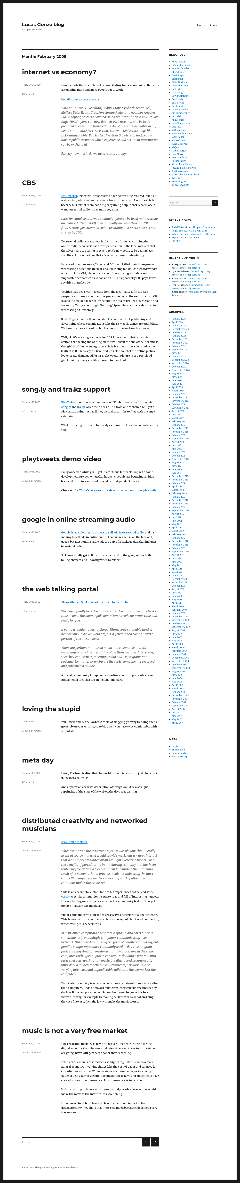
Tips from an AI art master (186, 237)
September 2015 (180, 459)
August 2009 (178, 630)
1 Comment (28, 94)
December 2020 (180, 360)
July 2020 (177, 377)
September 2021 (180, 349)
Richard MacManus (182, 164)
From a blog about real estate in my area (80, 99)
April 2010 (177, 603)
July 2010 (176, 592)
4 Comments (29, 411)
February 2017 (179, 421)
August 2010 (178, 589)
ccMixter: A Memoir (74, 841)
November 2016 (180, 431)
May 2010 (177, 599)
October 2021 (179, 346)
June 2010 (177, 596)
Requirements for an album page (189, 230)
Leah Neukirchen (181, 123)
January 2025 (179, 318)
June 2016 (177, 449)
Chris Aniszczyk (180, 85)
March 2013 (178, 490)
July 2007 (177, 712)
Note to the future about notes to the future (194, 234)
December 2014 (180, 476)
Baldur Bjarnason (181, 65)
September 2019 (180, 407)
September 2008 (181, 668)
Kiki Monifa (178, 120)
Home (201, 25)
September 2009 (181, 627)
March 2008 (178, 688)
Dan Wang (177, 92)
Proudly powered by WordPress (61, 1167)
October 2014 (178, 483)
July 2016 (176, 445)
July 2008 (177, 675)
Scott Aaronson (180, 171)
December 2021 (180, 339)
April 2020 (177, 387)
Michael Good (179, 140)
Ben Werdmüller (180, 68)
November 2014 (180, 479)
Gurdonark (177, 106)
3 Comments (29, 204)
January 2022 (179, 336)
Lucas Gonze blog (43, 24)
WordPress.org (180, 756)
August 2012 (178, 514)
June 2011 (177, 562)
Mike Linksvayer (181, 143)
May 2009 (177, 640)
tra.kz (81, 407)
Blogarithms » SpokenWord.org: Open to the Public (94, 602)
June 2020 (177, 380)
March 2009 (178, 647)
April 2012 (177, 527)
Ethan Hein (178, 102)
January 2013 (178, 496)
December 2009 (180, 616)
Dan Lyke (177, 89)
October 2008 (179, 664)
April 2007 (177, 722)
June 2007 (177, 716)
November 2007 (180, 698)
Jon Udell (176, 116)
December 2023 (180, 329)
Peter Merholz (179, 157)
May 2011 (176, 565)
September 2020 (181, 370)
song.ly (66, 407)
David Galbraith (180, 96)
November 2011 (180, 544)
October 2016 (178, 435)
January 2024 (179, 325)
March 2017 (178, 418)
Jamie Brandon (180, 109)
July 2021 (176, 353)
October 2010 (178, 585)
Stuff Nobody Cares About (185, 174)
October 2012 (178, 507)
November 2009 (180, 620)
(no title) (176, 241)
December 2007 (180, 695)
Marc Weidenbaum (182, 133)
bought (95, 305)
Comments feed (180, 753)
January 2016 (178, 452)
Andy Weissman (180, 61)
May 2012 (177, 524)
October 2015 (178, 455)
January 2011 (178, 575)
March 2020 (178, 390)
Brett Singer (178, 75)
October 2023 (179, 332)
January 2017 (178, 425)
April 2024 (177, 322)
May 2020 (177, 383)
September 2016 (180, 438)
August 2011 (178, 555)
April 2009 (177, 644)
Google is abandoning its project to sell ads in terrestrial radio (102, 532)
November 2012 (180, 503)
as (99, 924)
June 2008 (177, 678)
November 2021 (180, 342)
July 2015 (176, 466)
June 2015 (177, 469)
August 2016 (178, 442)
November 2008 (180, 661)
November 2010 (180, 582)
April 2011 (177, 568)
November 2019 (180, 401)
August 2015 (178, 462)
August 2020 (178, 373)
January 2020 (179, 394)
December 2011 (180, 541)
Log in (175, 746)
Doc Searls (177, 99)
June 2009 (177, 637)
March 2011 (178, 572)
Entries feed (178, 749)
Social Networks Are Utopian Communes (193, 227)
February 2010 (179, 609)
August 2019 (178, 411)
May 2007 (177, 719)
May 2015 (177, 473)
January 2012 (178, 538)
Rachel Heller (179, 161)
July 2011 (176, 558)
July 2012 (176, 517)
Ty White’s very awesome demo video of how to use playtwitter (116, 490)
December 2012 (180, 500)
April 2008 (177, 685)
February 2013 (179, 493)
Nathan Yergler (180, 150)
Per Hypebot (69, 195)
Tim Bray (177, 178)
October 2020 (179, 366)
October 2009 (179, 623)
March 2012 (178, 531)
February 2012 (179, 534)
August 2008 (178, 671)
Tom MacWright (180, 185)
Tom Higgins (179, 181)
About (214, 25)
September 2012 (180, 510)
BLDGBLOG (178, 72)
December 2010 (180, 579)
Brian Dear (177, 78)
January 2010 (178, 613)
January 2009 (179, 654)
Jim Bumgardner (181, 113)
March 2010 (178, 606)
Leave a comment (31, 480)
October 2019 (178, 404)
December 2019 (180, 397)
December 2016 (180, 428)
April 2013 (177, 486)
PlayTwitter (69, 402)
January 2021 (179, 356)
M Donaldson (179, 130)
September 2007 (181, 705)
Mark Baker (178, 137)
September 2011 (180, 551)
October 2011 (178, 548)
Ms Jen (175, 147)
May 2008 (177, 681)
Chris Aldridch (179, 82)
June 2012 (177, 520)
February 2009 (179, 651)
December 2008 (180, 657)
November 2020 (180, 363)
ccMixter (67, 896)
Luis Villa (176, 126)
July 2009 (177, 633)
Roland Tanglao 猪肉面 (184, 167)
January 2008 (179, 692)
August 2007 (178, 709)
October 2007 (179, 702)
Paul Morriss (178, 154)
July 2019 (176, 414)
